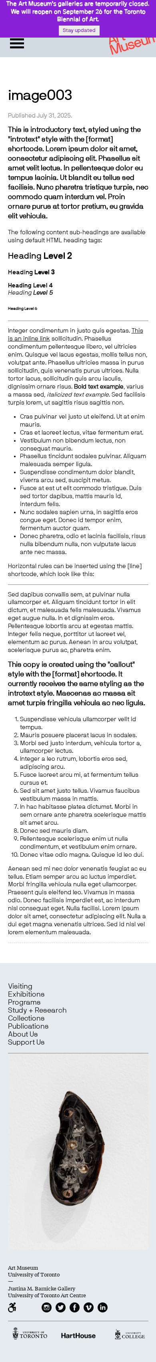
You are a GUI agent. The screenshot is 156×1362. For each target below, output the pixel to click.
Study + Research (37, 1010)
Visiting (20, 986)
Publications (28, 1026)
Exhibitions (26, 994)
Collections (26, 1018)
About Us (23, 1034)
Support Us (26, 1042)
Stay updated (79, 30)
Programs (24, 1002)
